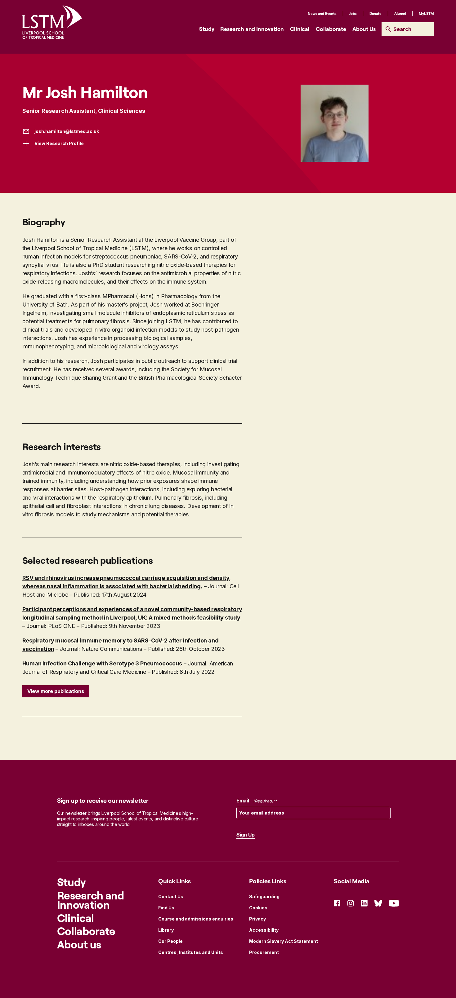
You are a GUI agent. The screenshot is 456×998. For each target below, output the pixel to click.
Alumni (400, 13)
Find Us (166, 907)
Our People (170, 941)
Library (166, 930)
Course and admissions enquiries (195, 918)
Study (206, 28)
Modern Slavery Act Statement (283, 941)
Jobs (353, 13)
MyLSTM (426, 13)
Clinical (300, 28)
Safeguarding (264, 896)
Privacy (257, 918)
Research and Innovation (252, 28)
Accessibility (264, 930)
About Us (364, 28)
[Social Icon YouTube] (394, 902)
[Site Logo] (52, 22)
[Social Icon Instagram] (350, 902)
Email (254, 800)
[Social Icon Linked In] (364, 902)
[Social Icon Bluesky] (378, 902)
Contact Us (170, 896)
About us (79, 944)
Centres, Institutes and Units (190, 952)
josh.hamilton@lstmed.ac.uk (66, 131)
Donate (375, 13)
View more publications (55, 691)
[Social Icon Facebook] (337, 902)
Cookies (258, 907)
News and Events (322, 13)
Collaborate (331, 28)
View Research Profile (59, 143)
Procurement (264, 952)
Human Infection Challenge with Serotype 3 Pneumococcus (102, 663)
